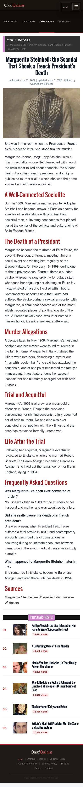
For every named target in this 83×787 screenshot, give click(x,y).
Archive (31, 758)
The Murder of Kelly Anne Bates (49, 707)
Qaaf (14, 5)
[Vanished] (64, 21)
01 (5, 630)
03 (5, 667)
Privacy (65, 763)
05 (5, 709)
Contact (49, 768)
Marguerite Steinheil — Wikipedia (29, 596)
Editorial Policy (57, 758)
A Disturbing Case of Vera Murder (50, 646)
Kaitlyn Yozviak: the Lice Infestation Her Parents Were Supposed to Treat (54, 627)
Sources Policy (49, 763)
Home (10, 39)
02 (5, 648)
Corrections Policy (27, 763)
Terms (37, 768)
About (42, 758)
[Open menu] (76, 6)
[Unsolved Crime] (28, 21)
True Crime (24, 39)
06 (5, 728)
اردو (65, 6)
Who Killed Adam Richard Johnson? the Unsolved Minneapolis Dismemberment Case (54, 686)
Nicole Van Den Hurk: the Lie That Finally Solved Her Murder (54, 665)
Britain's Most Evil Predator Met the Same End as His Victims (55, 725)
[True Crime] (46, 21)
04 (5, 688)
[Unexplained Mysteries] (11, 21)
